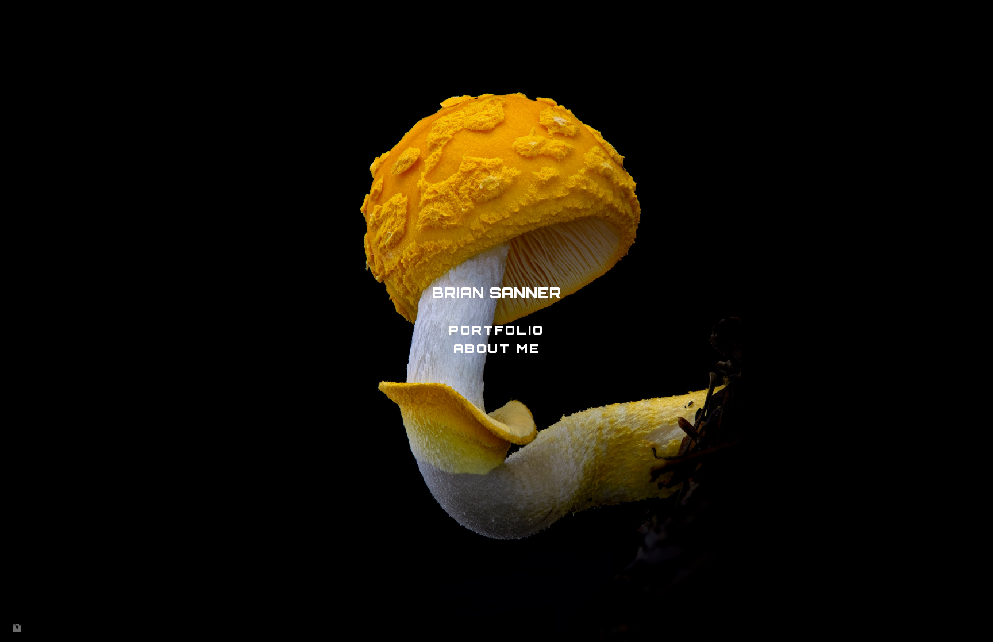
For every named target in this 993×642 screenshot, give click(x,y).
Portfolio (496, 329)
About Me (496, 348)
